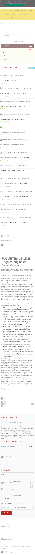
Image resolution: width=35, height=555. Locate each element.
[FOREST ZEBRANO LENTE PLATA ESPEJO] (17, 114)
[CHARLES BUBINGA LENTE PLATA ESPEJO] (17, 101)
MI (6, 533)
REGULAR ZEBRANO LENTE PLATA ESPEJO (13, 183)
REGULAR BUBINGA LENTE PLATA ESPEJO (13, 93)
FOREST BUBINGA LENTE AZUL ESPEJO (12, 145)
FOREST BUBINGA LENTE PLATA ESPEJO (12, 132)
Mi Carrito (22, 10)
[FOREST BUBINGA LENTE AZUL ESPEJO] (17, 140)
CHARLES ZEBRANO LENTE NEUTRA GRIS (13, 209)
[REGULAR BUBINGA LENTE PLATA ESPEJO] (17, 88)
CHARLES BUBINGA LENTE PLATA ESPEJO (13, 106)
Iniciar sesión (29, 10)
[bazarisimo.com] (17, 27)
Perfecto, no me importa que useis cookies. (15, 4)
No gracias (27, 4)
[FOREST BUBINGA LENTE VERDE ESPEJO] (17, 166)
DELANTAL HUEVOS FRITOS (9, 80)
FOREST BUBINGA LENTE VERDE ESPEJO (12, 171)
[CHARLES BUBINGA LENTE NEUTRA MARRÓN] (17, 217)
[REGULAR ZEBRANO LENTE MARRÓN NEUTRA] (17, 153)
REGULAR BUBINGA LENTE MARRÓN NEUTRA (14, 196)
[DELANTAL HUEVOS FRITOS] (17, 75)
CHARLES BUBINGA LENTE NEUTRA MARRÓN (14, 222)
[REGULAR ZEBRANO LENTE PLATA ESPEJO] (17, 178)
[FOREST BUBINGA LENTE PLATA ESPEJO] (17, 127)
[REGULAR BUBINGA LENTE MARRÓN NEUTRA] (17, 191)
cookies (8, 1)
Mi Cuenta (11, 10)
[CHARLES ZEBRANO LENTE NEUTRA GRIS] (17, 204)
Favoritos (16, 10)
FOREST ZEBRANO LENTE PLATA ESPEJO (12, 119)
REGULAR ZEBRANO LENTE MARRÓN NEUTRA (14, 158)
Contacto (5, 10)
